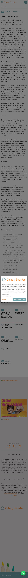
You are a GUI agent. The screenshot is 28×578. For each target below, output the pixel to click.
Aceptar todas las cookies (19, 299)
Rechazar (4, 299)
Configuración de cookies (6, 296)
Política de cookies (5, 294)
